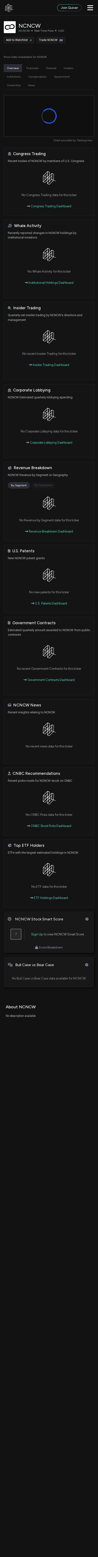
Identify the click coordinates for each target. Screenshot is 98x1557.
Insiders (68, 68)
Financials (32, 68)
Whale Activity (27, 226)
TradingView (84, 140)
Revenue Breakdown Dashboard (50, 531)
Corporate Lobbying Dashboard (50, 442)
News (31, 85)
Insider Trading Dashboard (50, 365)
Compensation (37, 76)
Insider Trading (27, 308)
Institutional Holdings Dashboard (51, 282)
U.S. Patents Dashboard (50, 603)
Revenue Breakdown (33, 468)
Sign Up (37, 934)
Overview (13, 68)
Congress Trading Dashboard (50, 206)
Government (62, 76)
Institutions (14, 76)
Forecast (51, 68)
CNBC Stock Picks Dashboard (50, 826)
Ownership (14, 85)
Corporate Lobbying (31, 390)
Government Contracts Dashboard (51, 680)
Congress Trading (29, 154)
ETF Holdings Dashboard (50, 898)
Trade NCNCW (48, 40)
